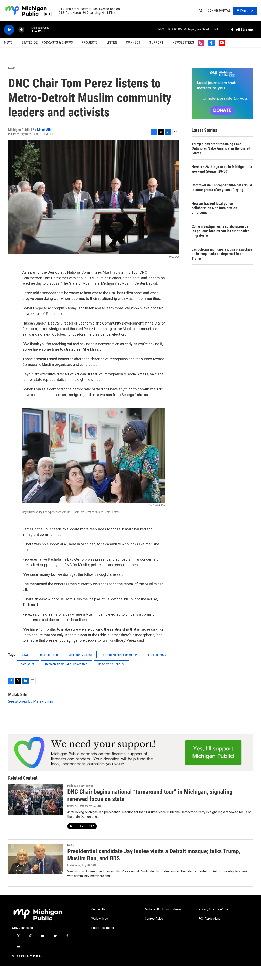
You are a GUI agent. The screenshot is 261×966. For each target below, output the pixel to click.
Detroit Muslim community (120, 654)
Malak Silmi (45, 130)
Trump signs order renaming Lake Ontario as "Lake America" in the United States (221, 148)
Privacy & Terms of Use (214, 909)
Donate (246, 11)
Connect (133, 42)
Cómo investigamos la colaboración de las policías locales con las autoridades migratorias (220, 231)
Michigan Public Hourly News (163, 909)
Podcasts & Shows (57, 42)
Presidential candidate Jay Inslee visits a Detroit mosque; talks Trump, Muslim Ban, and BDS (153, 855)
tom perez (28, 664)
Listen (112, 42)
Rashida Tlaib (49, 654)
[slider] (28, 29)
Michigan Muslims (80, 654)
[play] (9, 29)
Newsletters (183, 42)
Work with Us (99, 918)
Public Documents (103, 927)
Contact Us (98, 909)
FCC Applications (209, 918)
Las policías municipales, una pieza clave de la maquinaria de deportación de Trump (222, 253)
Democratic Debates (111, 664)
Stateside (30, 42)
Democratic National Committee (66, 664)
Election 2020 (157, 654)
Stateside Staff (75, 806)
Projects (90, 42)
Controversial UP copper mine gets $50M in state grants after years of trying (222, 187)
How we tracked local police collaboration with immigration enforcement (214, 208)
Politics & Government (80, 785)
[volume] (21, 29)
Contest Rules (154, 918)
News (8, 42)
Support (156, 42)
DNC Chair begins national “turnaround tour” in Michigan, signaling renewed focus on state (149, 795)
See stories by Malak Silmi (30, 701)
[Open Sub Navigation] (16, 42)
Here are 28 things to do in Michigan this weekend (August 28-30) (222, 169)
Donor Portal (219, 10)
